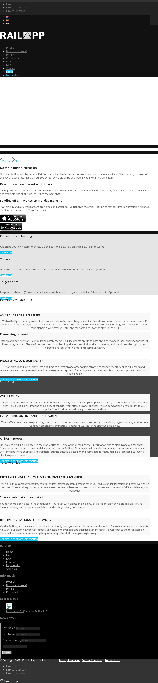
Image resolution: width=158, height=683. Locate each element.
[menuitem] (78, 16)
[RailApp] (23, 42)
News (9, 555)
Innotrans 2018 (15, 611)
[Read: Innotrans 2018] (9, 608)
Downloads (12, 592)
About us (11, 569)
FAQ (8, 558)
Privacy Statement (69, 660)
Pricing (10, 588)
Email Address (11, 640)
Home (9, 552)
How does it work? (16, 585)
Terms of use (112, 660)
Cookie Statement (92, 660)
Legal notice (13, 565)
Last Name (8, 628)
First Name (8, 634)
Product (10, 582)
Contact (10, 562)
